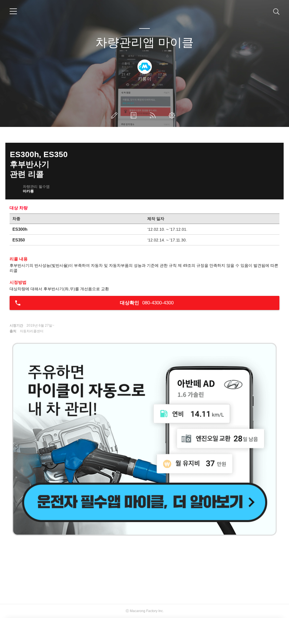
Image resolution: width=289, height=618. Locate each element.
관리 (173, 115)
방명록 (134, 115)
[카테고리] (13, 11)
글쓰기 (115, 115)
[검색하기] (276, 11)
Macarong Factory (143, 611)
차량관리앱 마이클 (144, 42)
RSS (154, 115)
